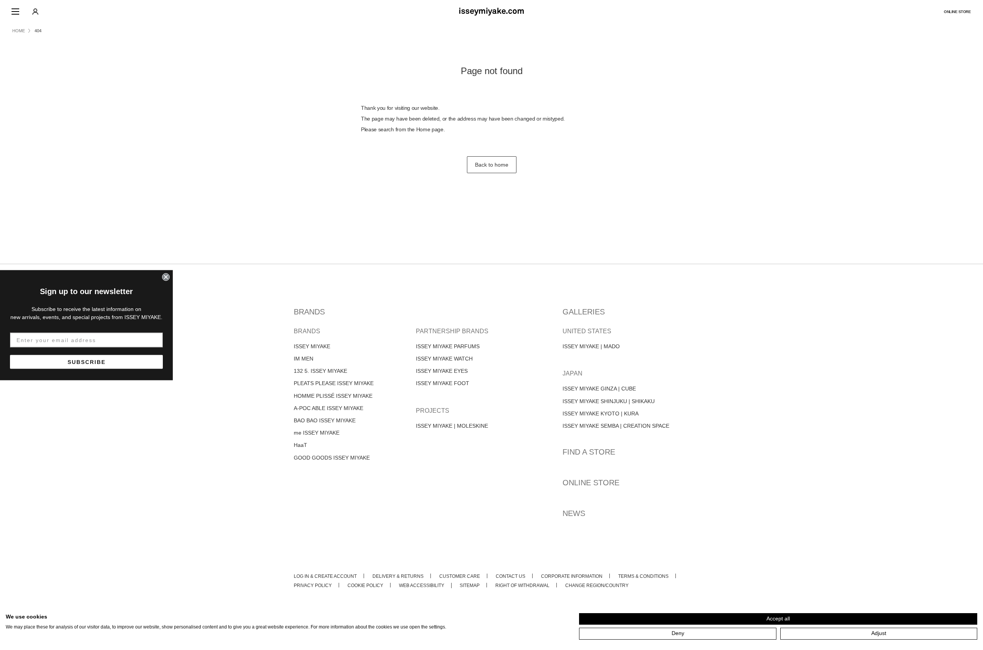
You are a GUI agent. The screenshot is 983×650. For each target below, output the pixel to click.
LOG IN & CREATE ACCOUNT (325, 576)
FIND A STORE (589, 452)
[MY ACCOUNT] (35, 11)
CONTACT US (510, 576)
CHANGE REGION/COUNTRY (597, 585)
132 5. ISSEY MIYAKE (320, 371)
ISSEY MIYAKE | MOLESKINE (452, 426)
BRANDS (309, 312)
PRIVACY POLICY (313, 585)
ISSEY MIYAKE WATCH (444, 359)
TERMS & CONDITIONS (643, 576)
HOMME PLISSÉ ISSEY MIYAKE (333, 396)
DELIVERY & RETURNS (398, 576)
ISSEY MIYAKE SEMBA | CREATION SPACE (616, 426)
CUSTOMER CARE (459, 576)
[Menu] (15, 11)
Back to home (491, 165)
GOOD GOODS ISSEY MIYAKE (332, 458)
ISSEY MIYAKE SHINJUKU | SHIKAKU (609, 401)
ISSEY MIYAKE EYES (442, 371)
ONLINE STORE (957, 12)
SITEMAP (470, 585)
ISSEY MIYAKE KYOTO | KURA (601, 413)
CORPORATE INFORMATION (571, 576)
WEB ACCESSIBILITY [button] (421, 585)
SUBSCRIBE (87, 362)
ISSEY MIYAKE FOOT (442, 383)
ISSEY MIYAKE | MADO (591, 346)
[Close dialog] (166, 277)
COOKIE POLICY (365, 585)
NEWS (574, 513)
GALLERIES (584, 312)
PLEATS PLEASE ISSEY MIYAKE (334, 383)
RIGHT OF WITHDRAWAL (522, 585)
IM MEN (303, 359)
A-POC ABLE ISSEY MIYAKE (328, 408)
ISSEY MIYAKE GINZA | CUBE (599, 388)
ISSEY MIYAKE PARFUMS (448, 346)
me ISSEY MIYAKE (316, 433)
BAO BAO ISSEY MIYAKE (325, 420)
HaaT (300, 445)
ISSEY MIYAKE (312, 346)
